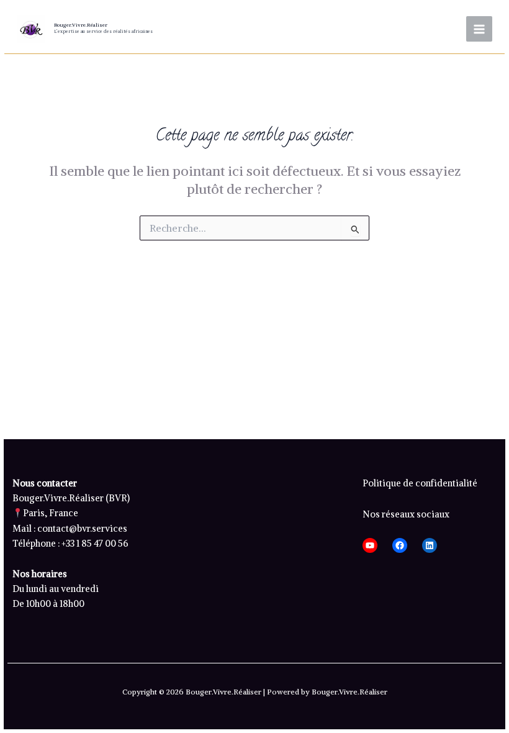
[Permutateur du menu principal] (479, 29)
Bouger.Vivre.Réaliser (80, 25)
